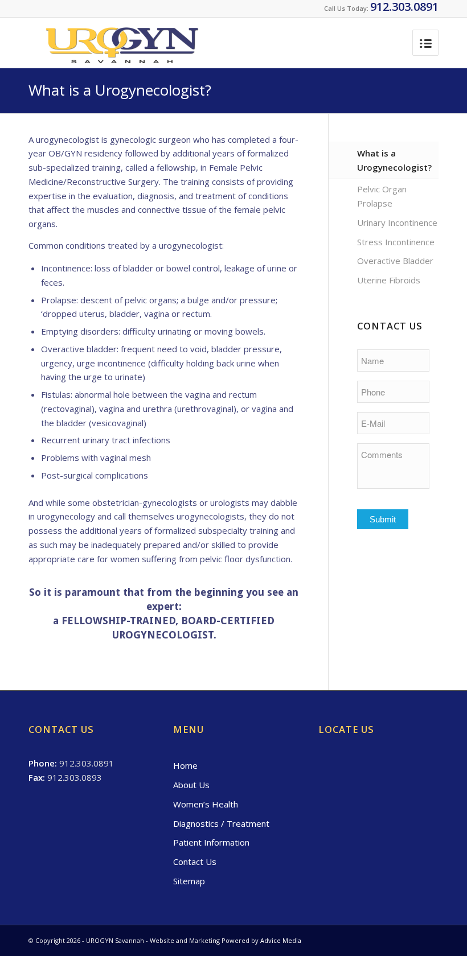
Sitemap (189, 881)
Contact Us (194, 861)
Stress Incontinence (396, 242)
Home (185, 765)
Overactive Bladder (395, 260)
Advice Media (280, 940)
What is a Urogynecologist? (119, 90)
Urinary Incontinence (397, 222)
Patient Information (211, 842)
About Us (191, 784)
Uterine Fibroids (388, 280)
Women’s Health (205, 804)
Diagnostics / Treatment (221, 823)
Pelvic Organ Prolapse (382, 196)
